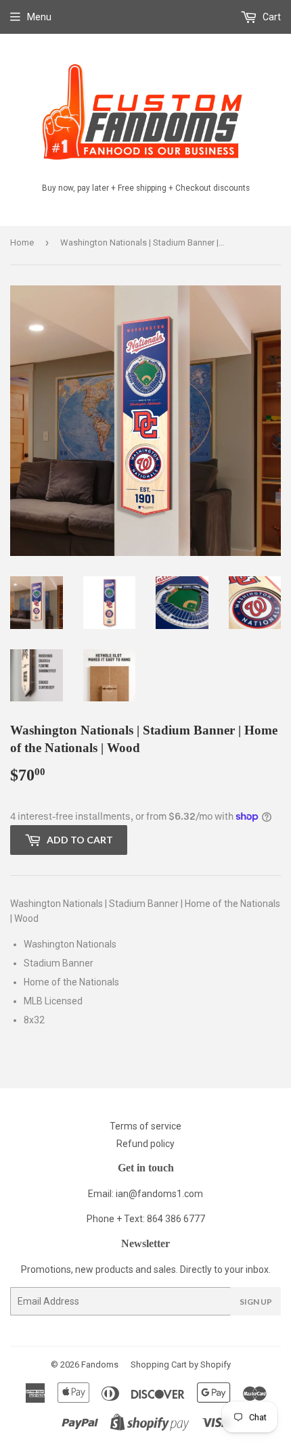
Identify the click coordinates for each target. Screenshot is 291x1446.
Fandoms (99, 1364)
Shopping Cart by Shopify (181, 1364)
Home (22, 242)
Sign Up (256, 1302)
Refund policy (145, 1143)
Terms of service (145, 1126)
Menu (39, 16)
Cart (271, 16)
